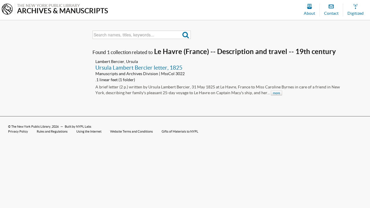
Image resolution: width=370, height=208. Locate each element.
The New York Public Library (31, 126)
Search (186, 35)
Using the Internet (88, 131)
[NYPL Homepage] (7, 9)
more (276, 93)
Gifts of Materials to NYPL (180, 131)
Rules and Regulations (52, 131)
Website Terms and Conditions (131, 131)
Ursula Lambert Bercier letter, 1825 (138, 67)
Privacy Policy (18, 131)
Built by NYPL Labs (78, 126)
